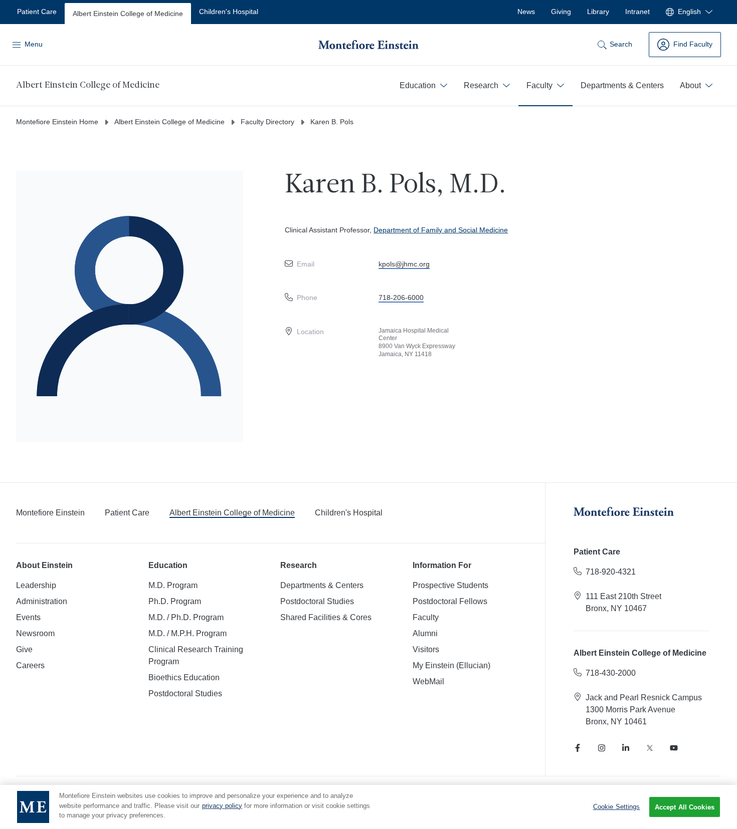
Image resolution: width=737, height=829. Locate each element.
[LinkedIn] (626, 748)
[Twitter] (650, 748)
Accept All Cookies (684, 807)
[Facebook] (578, 748)
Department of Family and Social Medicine (441, 230)
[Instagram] (602, 748)
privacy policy (222, 805)
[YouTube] (674, 748)
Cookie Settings (616, 806)
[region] (368, 807)
